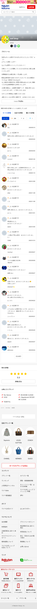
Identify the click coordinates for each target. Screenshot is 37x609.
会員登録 (31, 7)
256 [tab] (14, 118)
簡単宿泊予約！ (31, 579)
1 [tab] (32, 118)
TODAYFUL (7, 402)
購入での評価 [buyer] (30, 113)
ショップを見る (18, 101)
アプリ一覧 (23, 598)
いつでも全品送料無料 (18, 579)
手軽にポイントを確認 (31, 591)
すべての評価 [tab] (7, 113)
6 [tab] (23, 118)
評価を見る (18, 381)
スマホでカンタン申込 (6, 591)
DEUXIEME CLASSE (27, 395)
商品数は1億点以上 (6, 579)
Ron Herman (7, 395)
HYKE (5, 397)
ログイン (22, 7)
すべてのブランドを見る (18, 466)
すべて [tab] (5, 118)
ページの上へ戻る (18, 417)
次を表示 (18, 356)
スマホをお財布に (18, 591)
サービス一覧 (5, 598)
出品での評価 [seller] (18, 113)
